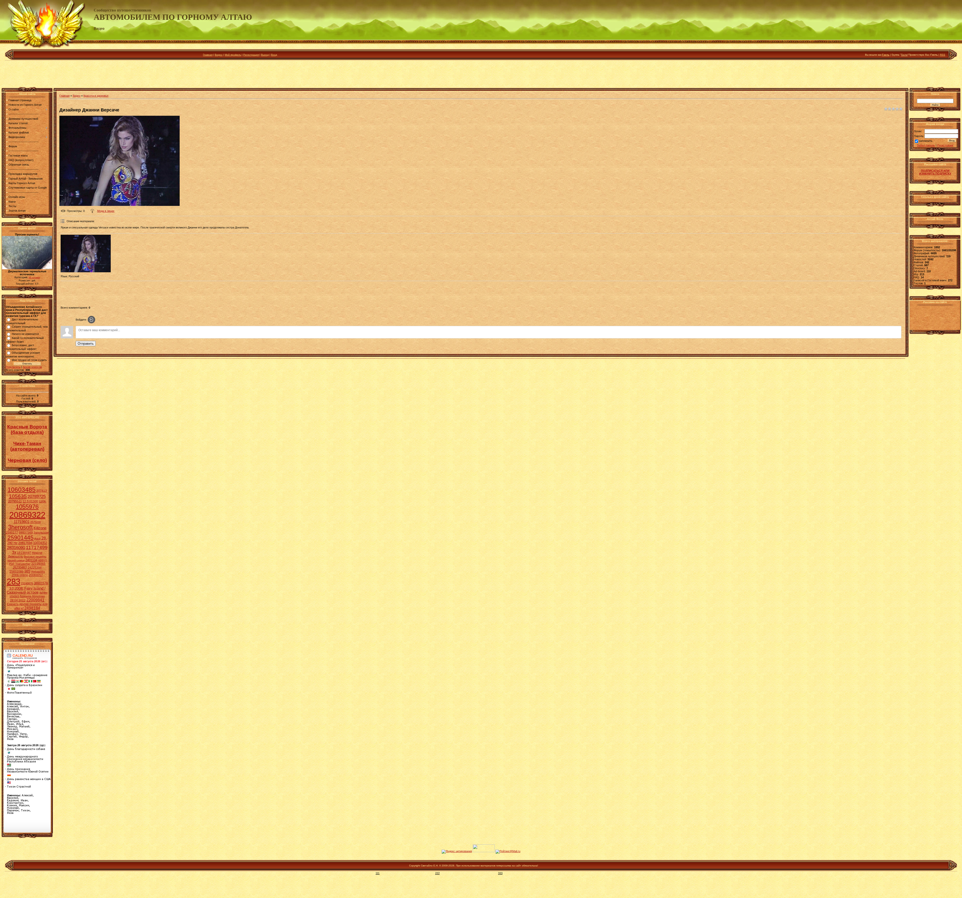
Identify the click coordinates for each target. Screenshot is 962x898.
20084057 (36, 575)
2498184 (32, 608)
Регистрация (251, 54)
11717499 (37, 547)
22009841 (35, 600)
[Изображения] (86, 253)
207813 (41, 490)
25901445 (21, 537)
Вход (274, 54)
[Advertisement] (481, 75)
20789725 (37, 496)
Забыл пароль (926, 145)
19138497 (24, 553)
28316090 (16, 547)
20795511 (15, 501)
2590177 (12, 532)
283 (13, 581)
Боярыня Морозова (32, 596)
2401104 (31, 560)
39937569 (26, 532)
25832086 (17, 571)
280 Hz (12, 543)
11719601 (22, 522)
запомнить (925, 141)
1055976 (27, 506)
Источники (34, 277)
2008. (19, 588)
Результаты (13, 366)
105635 (18, 496)
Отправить (86, 343)
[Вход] (91, 319)
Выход (265, 54)
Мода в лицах (105, 210)
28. (44, 538)
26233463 (20, 567)
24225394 (35, 567)
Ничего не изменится (25, 333)
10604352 (40, 543)
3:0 (11, 588)
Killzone (40, 528)
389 (27, 571)
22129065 (38, 564)
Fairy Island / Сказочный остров (26, 590)
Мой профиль (233, 54)
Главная (207, 54)
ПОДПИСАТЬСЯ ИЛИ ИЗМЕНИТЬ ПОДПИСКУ (935, 172)
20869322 (27, 515)
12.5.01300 (30, 501)
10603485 (22, 489)
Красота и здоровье (95, 95)
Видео (218, 54)
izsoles (14, 596)
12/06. (42, 501)
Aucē (37, 538)
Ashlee (43, 592)
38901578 (41, 583)
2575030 (35, 522)
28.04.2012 (18, 600)
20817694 (25, 543)
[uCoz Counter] (484, 851)
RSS (942, 54)
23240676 (27, 583)
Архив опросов (32, 366)
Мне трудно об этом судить (29, 359)
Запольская (41, 532)
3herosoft (20, 527)
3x (14, 552)
